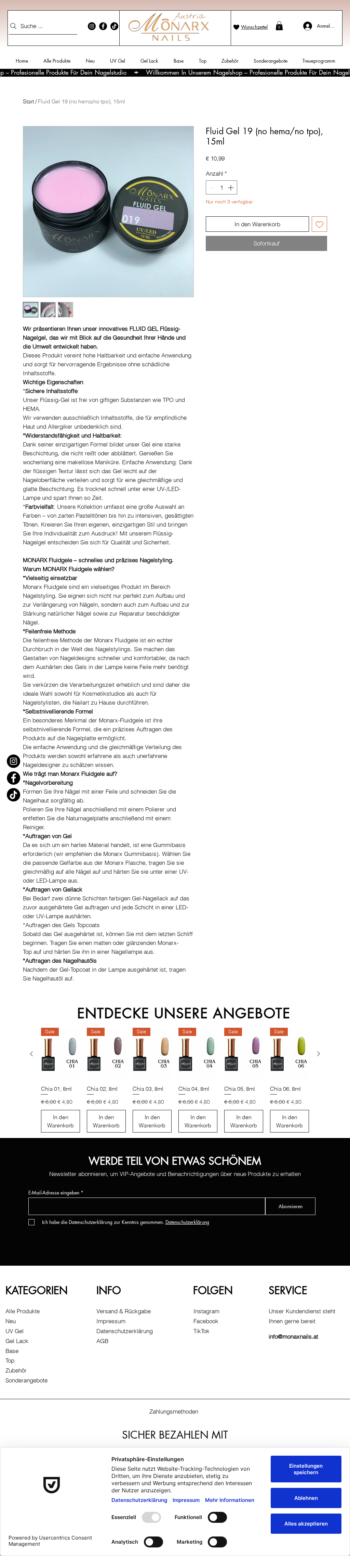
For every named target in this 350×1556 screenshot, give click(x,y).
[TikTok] (114, 26)
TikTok (201, 1330)
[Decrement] (212, 187)
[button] (279, 25)
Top (9, 1360)
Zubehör (16, 1370)
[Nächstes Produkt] (318, 1054)
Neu (10, 1321)
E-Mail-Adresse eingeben (53, 1192)
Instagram (206, 1311)
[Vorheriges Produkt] (31, 1054)
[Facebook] (103, 26)
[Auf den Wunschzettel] (319, 224)
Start (28, 101)
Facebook (205, 1321)
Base (11, 1350)
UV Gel (14, 1330)
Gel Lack (16, 1340)
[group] (175, 1080)
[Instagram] (92, 26)
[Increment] (231, 187)
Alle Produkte (22, 1311)
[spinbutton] (221, 187)
